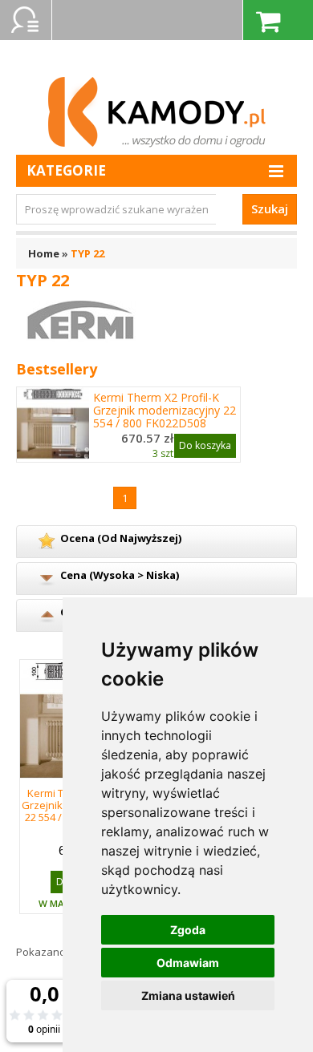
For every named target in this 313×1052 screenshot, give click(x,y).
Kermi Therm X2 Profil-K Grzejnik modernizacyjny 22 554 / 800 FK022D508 (164, 410)
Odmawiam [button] (187, 962)
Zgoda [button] (187, 930)
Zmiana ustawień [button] (188, 995)
